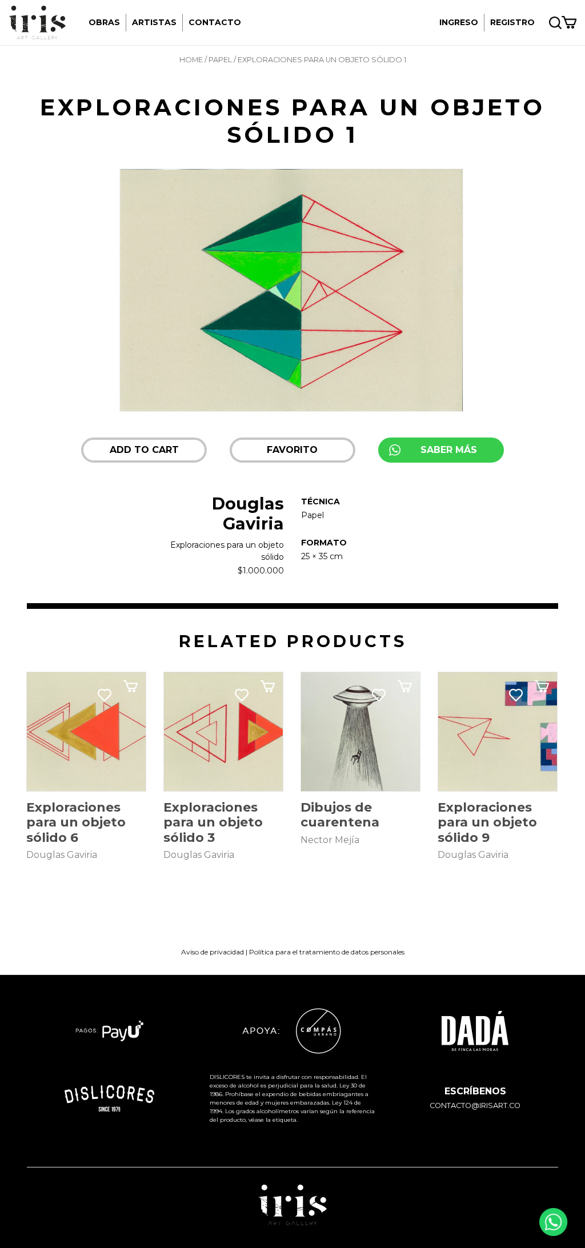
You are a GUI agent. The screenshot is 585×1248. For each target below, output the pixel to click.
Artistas (154, 22)
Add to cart (144, 449)
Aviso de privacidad (212, 952)
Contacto (215, 22)
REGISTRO (512, 22)
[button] (292, 450)
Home (191, 59)
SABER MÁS (448, 449)
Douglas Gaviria (248, 513)
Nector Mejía (329, 839)
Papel (220, 59)
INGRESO (458, 22)
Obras (104, 22)
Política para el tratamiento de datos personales (326, 952)
